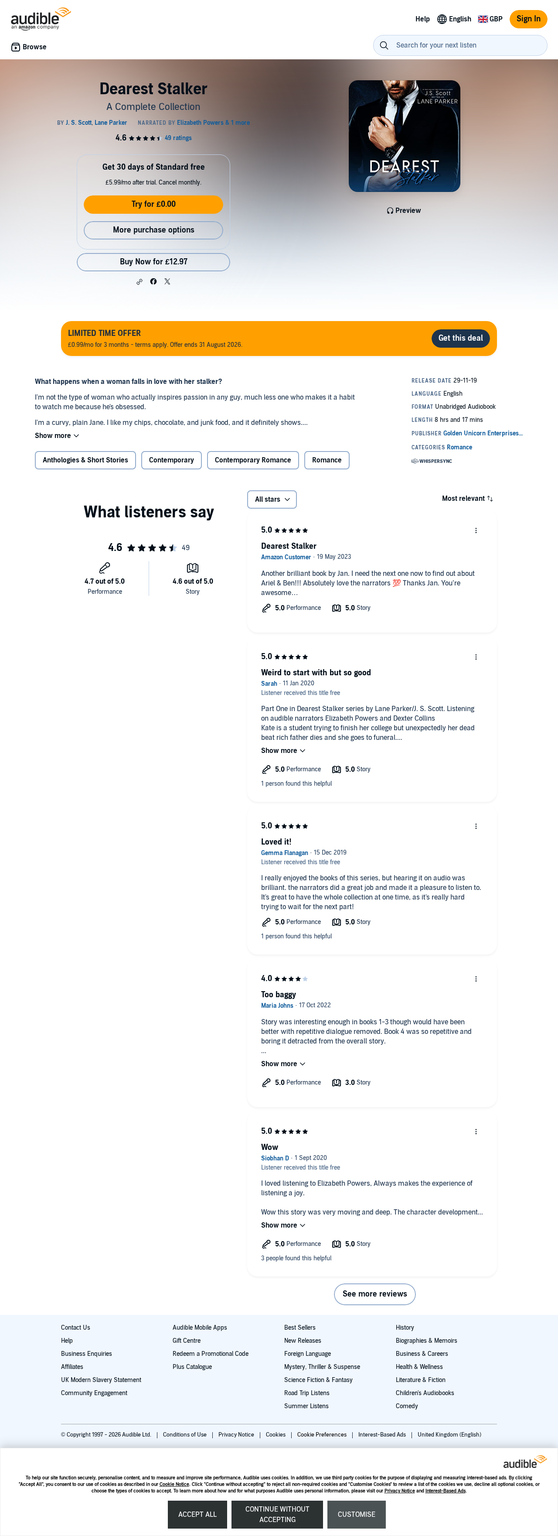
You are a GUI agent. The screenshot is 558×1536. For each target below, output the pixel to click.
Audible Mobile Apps (200, 1327)
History (405, 1327)
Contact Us (75, 1327)
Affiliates (72, 1367)
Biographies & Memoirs (426, 1340)
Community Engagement (94, 1393)
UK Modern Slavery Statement (101, 1380)
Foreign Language (307, 1354)
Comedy (407, 1406)
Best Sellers (300, 1327)
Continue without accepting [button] (277, 1514)
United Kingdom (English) (449, 1434)
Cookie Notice (174, 1484)
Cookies (276, 1434)
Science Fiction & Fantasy (318, 1380)
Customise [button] (356, 1514)
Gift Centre (187, 1340)
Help (67, 1340)
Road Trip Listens (307, 1393)
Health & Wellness (419, 1367)
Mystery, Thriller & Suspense (322, 1367)
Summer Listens (306, 1406)
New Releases (302, 1340)
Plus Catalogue (192, 1367)
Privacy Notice (399, 1491)
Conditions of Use (185, 1434)
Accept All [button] (197, 1514)
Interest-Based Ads (445, 1491)
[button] (139, 281)
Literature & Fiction (421, 1380)
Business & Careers (422, 1354)
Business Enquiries (86, 1354)
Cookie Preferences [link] (322, 1434)
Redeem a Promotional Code (210, 1354)
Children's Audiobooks (425, 1393)
